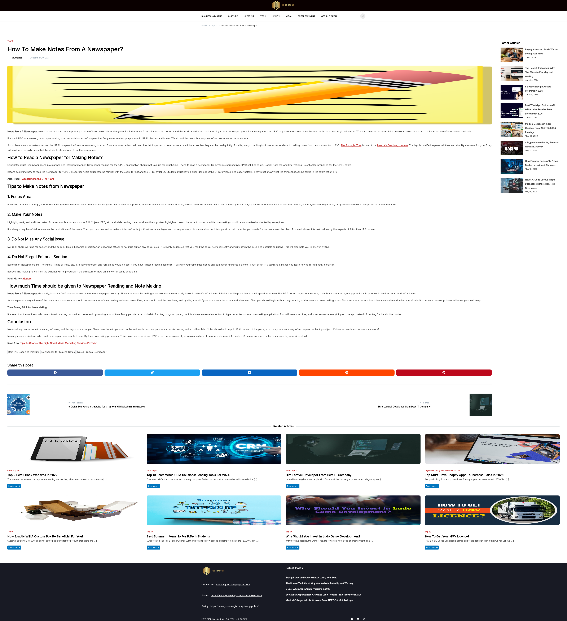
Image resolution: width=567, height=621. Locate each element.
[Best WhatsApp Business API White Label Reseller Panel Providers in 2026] (512, 110)
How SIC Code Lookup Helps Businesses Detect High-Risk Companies (540, 183)
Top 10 (10, 41)
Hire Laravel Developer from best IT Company (318, 475)
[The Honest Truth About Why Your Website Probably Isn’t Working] (512, 73)
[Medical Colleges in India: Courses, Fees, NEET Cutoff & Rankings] (512, 129)
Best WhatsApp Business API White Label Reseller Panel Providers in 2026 (540, 109)
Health (276, 16)
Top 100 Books (238, 619)
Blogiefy (26, 278)
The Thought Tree (351, 145)
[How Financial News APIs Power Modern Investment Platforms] (512, 166)
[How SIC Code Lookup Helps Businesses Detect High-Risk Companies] (512, 185)
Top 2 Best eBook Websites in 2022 (32, 475)
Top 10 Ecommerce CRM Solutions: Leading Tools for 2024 (188, 475)
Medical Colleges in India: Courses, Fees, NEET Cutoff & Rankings (540, 128)
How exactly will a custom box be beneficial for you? (45, 536)
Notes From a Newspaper (91, 351)
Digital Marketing (432, 470)
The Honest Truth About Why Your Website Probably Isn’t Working (540, 72)
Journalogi (223, 619)
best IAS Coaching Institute (392, 145)
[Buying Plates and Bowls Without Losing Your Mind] (512, 55)
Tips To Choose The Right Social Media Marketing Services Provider (58, 343)
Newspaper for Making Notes (58, 351)
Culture (233, 16)
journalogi (17, 57)
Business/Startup (212, 16)
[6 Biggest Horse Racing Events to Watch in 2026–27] (512, 148)
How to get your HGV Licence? (447, 536)
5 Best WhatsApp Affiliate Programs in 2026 (308, 588)
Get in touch (329, 16)
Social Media (447, 470)
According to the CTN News (38, 178)
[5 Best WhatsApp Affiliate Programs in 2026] (512, 92)
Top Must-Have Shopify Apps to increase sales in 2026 (464, 475)
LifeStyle (249, 16)
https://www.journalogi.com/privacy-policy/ (234, 606)
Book (9, 470)
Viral (289, 16)
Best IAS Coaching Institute (23, 351)
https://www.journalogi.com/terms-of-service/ (236, 595)
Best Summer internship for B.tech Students (178, 536)
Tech (263, 16)
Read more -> (14, 486)
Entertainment (306, 16)
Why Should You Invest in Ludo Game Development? (323, 536)
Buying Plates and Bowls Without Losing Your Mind (311, 577)
